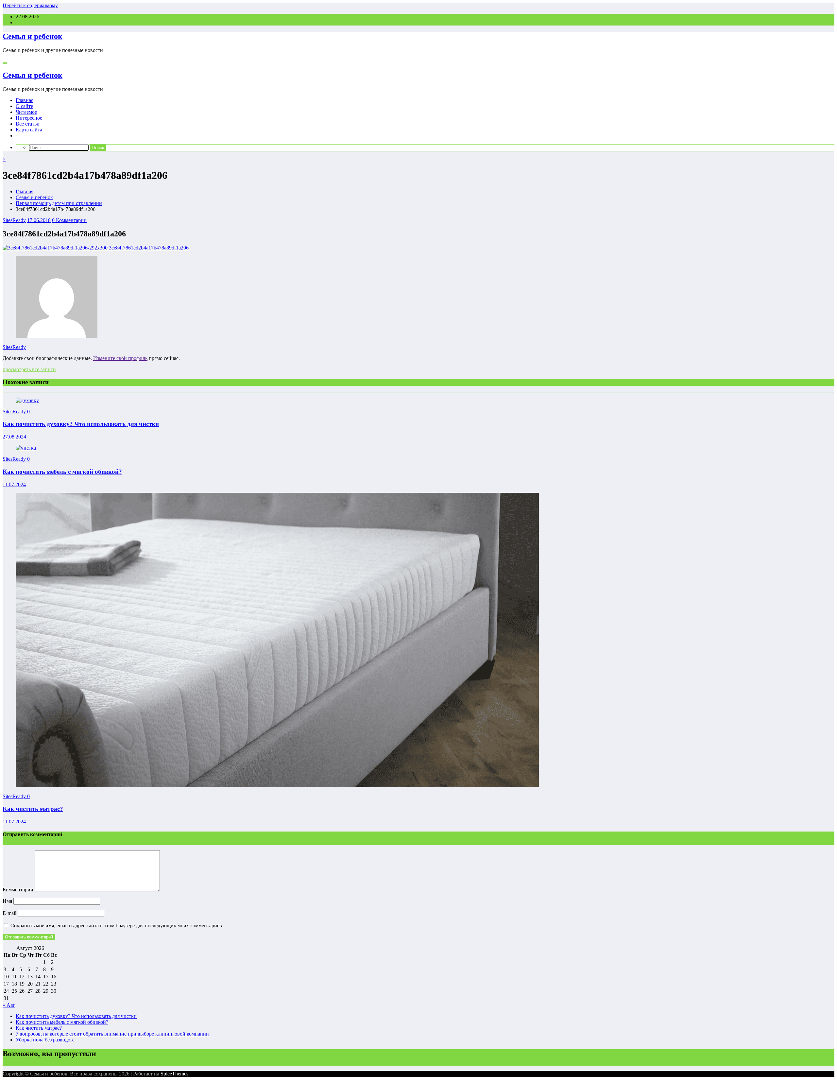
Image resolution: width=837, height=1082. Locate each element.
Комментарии (19, 889)
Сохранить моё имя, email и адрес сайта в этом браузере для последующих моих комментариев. (116, 925)
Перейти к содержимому (30, 5)
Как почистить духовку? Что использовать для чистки (81, 424)
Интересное (29, 118)
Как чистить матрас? (33, 808)
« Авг (9, 1005)
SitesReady (14, 220)
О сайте (24, 106)
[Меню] (5, 63)
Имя (8, 901)
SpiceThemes (174, 1073)
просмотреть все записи (29, 369)
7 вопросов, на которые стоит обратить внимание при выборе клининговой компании (112, 1034)
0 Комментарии (69, 220)
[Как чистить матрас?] (277, 785)
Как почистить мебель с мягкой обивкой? (62, 471)
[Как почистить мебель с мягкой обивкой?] (26, 448)
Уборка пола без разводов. (45, 1039)
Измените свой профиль (120, 358)
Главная (24, 100)
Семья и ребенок (32, 36)
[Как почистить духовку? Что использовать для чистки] (27, 400)
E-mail (10, 913)
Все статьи (28, 124)
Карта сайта (29, 129)
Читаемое (26, 112)
